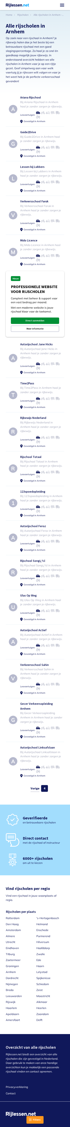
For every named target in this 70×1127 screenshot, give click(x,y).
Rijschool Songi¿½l (32, 561)
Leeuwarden (14, 996)
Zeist (39, 990)
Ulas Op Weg (28, 595)
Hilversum (42, 942)
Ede (38, 960)
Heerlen (41, 1008)
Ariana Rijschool (30, 97)
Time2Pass (27, 383)
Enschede (42, 930)
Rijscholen (23, 14)
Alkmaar (41, 1002)
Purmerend (43, 936)
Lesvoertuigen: (27, 114)
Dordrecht (12, 978)
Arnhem (11, 972)
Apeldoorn (12, 1014)
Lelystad (41, 972)
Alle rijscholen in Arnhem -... (48, 14)
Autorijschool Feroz (33, 526)
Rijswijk (10, 1002)
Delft (39, 1020)
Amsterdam (13, 930)
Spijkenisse (43, 978)
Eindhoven (12, 948)
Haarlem (11, 1008)
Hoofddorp (43, 948)
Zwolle (40, 954)
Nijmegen (12, 984)
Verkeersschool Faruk (34, 201)
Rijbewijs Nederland (33, 418)
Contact (11, 1093)
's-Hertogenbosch (47, 918)
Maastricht (43, 996)
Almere (10, 936)
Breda (10, 990)
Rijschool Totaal (30, 457)
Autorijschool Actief (33, 630)
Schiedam (42, 984)
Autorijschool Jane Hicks (36, 344)
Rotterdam (13, 918)
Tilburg (10, 954)
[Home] (17, 5)
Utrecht (10, 942)
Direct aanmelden (34, 320)
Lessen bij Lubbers (32, 167)
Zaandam (42, 1014)
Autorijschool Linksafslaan (37, 747)
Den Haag (12, 924)
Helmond (42, 924)
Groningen (12, 966)
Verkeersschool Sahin (34, 665)
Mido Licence (28, 240)
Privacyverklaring (17, 1087)
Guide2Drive (28, 132)
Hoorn (40, 966)
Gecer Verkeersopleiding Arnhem (36, 706)
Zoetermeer (13, 960)
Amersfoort (13, 1020)
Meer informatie (35, 328)
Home (9, 14)
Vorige (35, 788)
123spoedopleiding (32, 491)
